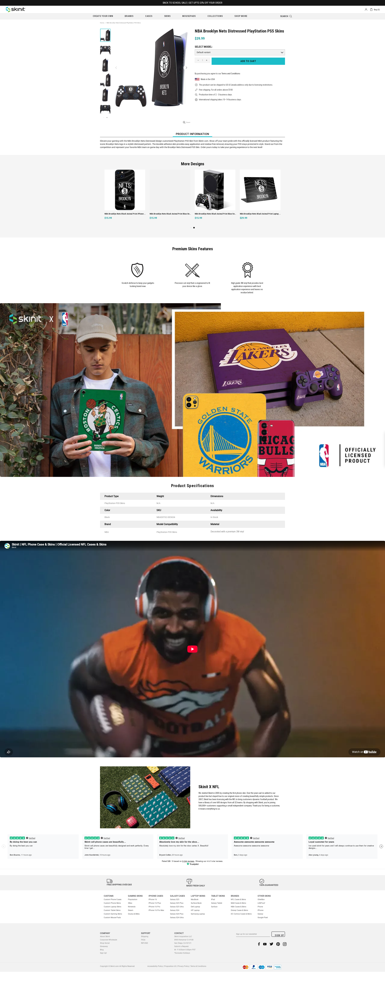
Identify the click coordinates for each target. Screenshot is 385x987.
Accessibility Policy (155, 966)
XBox (130, 903)
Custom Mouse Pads (112, 917)
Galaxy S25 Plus (176, 903)
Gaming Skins (135, 896)
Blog (102, 950)
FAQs (143, 940)
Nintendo (132, 907)
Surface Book (196, 903)
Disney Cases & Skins (239, 910)
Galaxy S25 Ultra (177, 907)
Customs (108, 896)
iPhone (260, 910)
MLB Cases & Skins (238, 903)
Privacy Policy (183, 966)
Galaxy (260, 914)
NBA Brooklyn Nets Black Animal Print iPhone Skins (125, 214)
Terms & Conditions (198, 966)
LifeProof (261, 903)
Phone (260, 907)
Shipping (144, 936)
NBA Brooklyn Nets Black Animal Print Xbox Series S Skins (215, 214)
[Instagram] (284, 944)
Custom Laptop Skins (112, 907)
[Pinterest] (278, 944)
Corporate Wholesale (108, 940)
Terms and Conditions (231, 73)
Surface (214, 907)
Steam (130, 910)
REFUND (144, 943)
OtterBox (261, 899)
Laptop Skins (198, 896)
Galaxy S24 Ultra (177, 917)
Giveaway (104, 946)
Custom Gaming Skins (113, 914)
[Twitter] (271, 944)
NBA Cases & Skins (238, 907)
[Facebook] (259, 944)
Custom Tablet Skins (112, 910)
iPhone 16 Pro (154, 907)
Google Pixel (263, 917)
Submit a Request (181, 946)
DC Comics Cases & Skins (241, 914)
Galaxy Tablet (216, 903)
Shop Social (105, 943)
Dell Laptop (195, 907)
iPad (213, 899)
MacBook (194, 899)
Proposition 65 (170, 966)
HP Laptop (195, 910)
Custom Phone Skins (112, 903)
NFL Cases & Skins (238, 899)
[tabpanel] (215, 198)
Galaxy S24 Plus (176, 914)
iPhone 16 (153, 899)
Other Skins (264, 896)
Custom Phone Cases (112, 899)
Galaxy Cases (177, 896)
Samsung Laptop (198, 914)
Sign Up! (103, 953)
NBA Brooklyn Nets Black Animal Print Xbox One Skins (170, 214)
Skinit (15, 9)
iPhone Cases (156, 896)
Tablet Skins (218, 896)
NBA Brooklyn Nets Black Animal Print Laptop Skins (260, 214)
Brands (235, 896)
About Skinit (105, 936)
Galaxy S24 (174, 910)
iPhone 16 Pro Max (156, 910)
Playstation (132, 899)
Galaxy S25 (174, 899)
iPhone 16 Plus (155, 903)
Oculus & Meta (134, 914)
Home (102, 23)
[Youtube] (265, 944)
